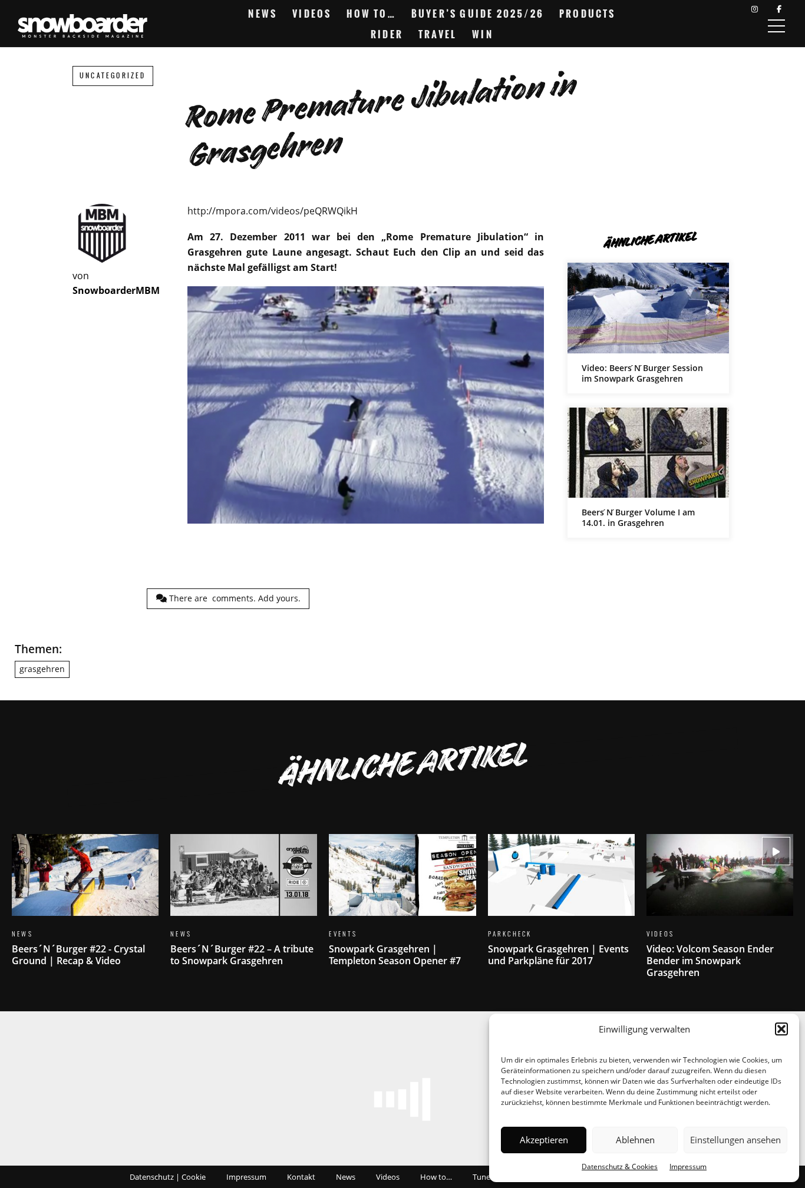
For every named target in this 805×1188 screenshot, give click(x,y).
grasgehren (42, 668)
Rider (387, 34)
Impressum (688, 1166)
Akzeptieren (544, 1140)
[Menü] (776, 26)
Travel (437, 34)
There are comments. (234, 598)
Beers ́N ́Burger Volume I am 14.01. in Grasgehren (648, 473)
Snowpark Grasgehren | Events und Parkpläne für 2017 (561, 907)
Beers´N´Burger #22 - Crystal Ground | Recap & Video (85, 907)
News (262, 13)
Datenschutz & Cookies (620, 1166)
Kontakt (301, 1177)
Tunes (483, 1177)
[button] (781, 1029)
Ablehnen (635, 1140)
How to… (371, 13)
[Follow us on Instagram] (754, 9)
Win (482, 34)
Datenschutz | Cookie (168, 1177)
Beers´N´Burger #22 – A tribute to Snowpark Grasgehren (243, 907)
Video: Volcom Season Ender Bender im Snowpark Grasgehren (719, 913)
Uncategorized (113, 76)
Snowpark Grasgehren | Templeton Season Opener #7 (402, 907)
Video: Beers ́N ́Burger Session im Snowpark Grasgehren (648, 328)
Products (587, 13)
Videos (311, 13)
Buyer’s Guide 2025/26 (477, 13)
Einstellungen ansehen (735, 1140)
